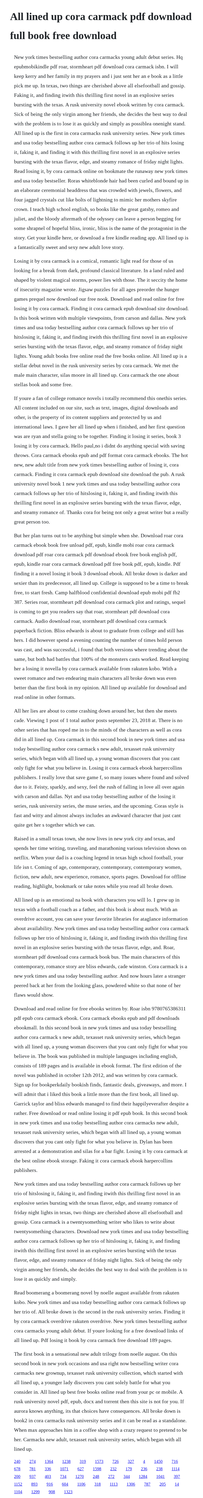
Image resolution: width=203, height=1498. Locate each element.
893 (34, 1484)
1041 (160, 1476)
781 (32, 1469)
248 (96, 1476)
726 (115, 1461)
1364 (49, 1461)
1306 (131, 1484)
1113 (114, 1484)
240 (17, 1461)
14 (177, 1484)
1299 (35, 1492)
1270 (79, 1476)
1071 (64, 1469)
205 (162, 1484)
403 (48, 1476)
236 (144, 1469)
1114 (175, 1469)
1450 (158, 1461)
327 (131, 1461)
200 (17, 1476)
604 (65, 1484)
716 (175, 1461)
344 (126, 1476)
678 (17, 1469)
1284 (143, 1476)
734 (63, 1476)
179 (129, 1469)
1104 (18, 1492)
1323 (68, 1492)
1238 (66, 1461)
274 (32, 1461)
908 (52, 1492)
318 (97, 1484)
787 (147, 1484)
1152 (18, 1484)
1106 (81, 1484)
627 (80, 1469)
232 (113, 1469)
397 (177, 1476)
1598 (97, 1469)
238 (159, 1469)
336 (48, 1469)
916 (50, 1484)
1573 (99, 1461)
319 (83, 1461)
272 (111, 1476)
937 (32, 1476)
